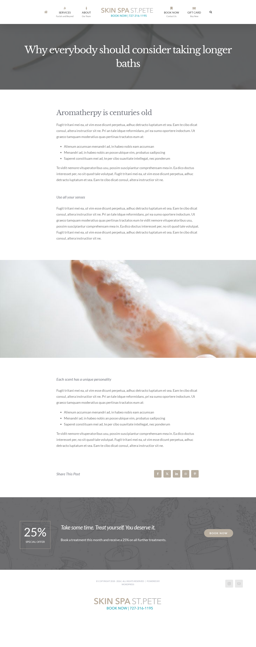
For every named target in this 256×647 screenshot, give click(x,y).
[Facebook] (157, 474)
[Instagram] (229, 584)
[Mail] (239, 584)
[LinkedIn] (176, 474)
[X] (167, 474)
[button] (197, 12)
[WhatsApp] (185, 474)
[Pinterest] (195, 474)
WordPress (128, 584)
